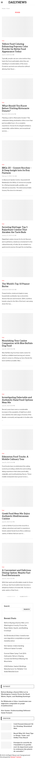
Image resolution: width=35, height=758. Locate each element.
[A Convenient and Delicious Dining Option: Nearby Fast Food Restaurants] (17, 553)
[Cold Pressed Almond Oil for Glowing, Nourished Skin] (6, 726)
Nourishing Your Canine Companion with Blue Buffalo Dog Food (17, 343)
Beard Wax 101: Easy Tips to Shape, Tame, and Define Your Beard (23, 735)
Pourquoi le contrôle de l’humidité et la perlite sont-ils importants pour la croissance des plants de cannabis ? (23, 747)
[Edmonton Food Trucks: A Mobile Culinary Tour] (17, 439)
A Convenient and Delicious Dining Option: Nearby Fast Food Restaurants (16, 573)
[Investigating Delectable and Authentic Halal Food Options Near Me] (17, 380)
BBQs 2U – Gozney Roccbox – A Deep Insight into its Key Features (16, 170)
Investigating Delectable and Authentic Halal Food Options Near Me (17, 400)
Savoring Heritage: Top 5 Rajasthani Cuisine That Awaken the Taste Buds (15, 230)
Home (3, 8)
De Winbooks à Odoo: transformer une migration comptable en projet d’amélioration (17, 638)
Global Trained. (15, 757)
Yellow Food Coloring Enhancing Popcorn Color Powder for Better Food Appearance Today (15, 48)
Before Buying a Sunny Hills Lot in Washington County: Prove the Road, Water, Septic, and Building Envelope (15, 694)
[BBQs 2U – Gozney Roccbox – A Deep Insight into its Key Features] (17, 150)
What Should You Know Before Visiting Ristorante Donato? (15, 108)
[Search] (33, 3)
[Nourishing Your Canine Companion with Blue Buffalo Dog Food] (17, 323)
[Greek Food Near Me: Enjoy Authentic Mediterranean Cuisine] (17, 496)
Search (7, 606)
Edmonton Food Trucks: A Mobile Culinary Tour (15, 458)
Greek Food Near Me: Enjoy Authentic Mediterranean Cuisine (16, 516)
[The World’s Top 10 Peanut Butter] (17, 266)
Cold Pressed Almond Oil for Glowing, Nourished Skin (23, 726)
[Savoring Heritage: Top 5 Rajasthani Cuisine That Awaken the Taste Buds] (17, 210)
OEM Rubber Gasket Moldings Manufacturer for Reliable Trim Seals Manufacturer (15, 668)
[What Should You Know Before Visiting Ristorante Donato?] (17, 88)
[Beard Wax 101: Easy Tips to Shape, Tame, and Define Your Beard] (6, 735)
